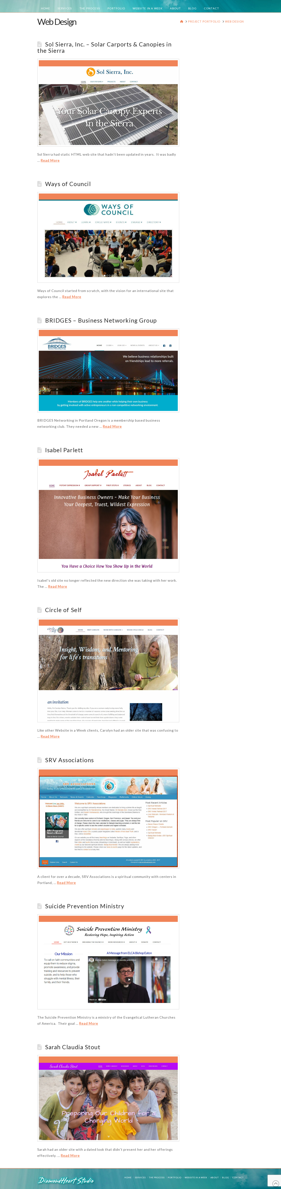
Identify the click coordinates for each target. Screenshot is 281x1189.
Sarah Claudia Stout (72, 1047)
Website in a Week (196, 1177)
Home (128, 1177)
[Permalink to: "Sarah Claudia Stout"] (108, 1098)
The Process (157, 1177)
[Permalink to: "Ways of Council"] (108, 237)
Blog (225, 1177)
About (214, 1177)
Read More (50, 160)
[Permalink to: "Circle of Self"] (108, 670)
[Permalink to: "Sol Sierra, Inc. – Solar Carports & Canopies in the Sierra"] (108, 102)
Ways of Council (68, 183)
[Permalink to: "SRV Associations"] (108, 818)
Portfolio (174, 1177)
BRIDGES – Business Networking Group (101, 320)
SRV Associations (69, 760)
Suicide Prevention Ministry (84, 906)
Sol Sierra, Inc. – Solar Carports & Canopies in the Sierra (104, 47)
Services (140, 1177)
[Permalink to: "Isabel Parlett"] (108, 515)
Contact (238, 1177)
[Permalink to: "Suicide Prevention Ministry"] (108, 962)
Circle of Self (63, 609)
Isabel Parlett (64, 450)
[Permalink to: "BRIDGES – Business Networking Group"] (108, 370)
